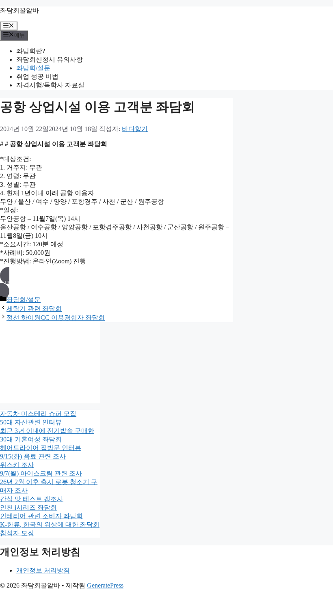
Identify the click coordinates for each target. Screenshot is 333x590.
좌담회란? (30, 50)
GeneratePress (105, 585)
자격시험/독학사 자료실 (50, 85)
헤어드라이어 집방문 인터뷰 (40, 447)
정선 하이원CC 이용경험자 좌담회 (55, 317)
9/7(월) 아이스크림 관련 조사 (41, 473)
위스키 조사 (17, 464)
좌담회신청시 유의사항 (49, 59)
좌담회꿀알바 (19, 10)
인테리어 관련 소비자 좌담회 (41, 515)
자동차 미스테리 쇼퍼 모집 (38, 413)
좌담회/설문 (33, 68)
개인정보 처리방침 (43, 570)
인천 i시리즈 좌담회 (28, 507)
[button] (116, 283)
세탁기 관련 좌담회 (34, 308)
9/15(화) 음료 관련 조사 (33, 456)
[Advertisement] (50, 362)
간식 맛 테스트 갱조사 (31, 498)
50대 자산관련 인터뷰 (31, 422)
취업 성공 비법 (37, 76)
